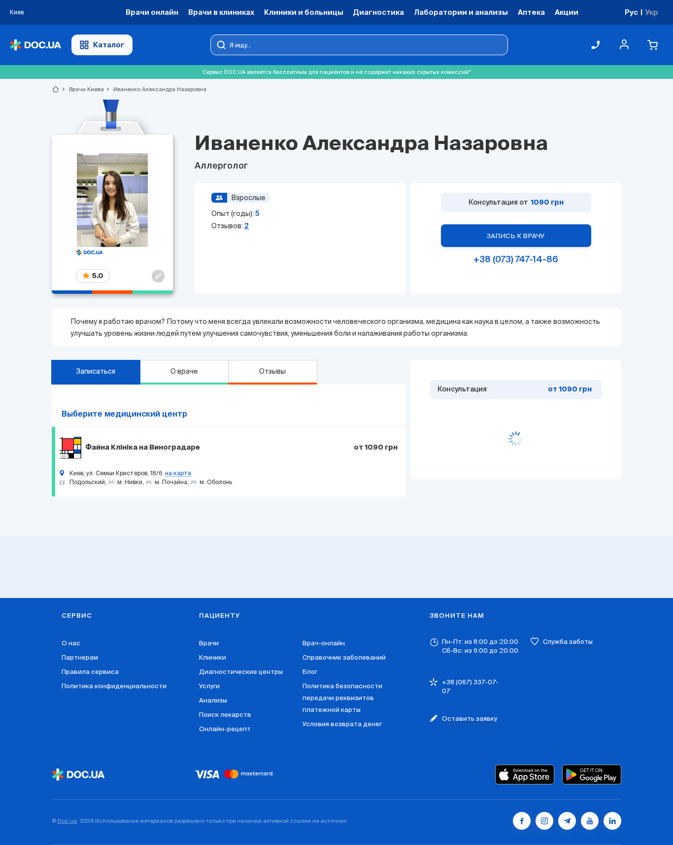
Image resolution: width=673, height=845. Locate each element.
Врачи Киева (82, 89)
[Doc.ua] (35, 45)
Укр (651, 12)
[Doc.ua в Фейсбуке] (522, 821)
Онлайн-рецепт (225, 729)
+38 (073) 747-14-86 (515, 259)
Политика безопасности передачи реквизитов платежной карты (342, 697)
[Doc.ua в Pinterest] (612, 821)
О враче (184, 371)
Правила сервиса (90, 671)
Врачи (209, 643)
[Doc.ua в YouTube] (590, 821)
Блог (310, 671)
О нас (71, 643)
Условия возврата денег (342, 724)
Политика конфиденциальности (114, 686)
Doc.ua (67, 821)
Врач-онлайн (324, 643)
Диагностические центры (241, 671)
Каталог (109, 44)
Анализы (213, 700)
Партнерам (80, 657)
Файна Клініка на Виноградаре (142, 447)
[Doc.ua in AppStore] (524, 774)
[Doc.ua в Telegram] (567, 821)
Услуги (209, 686)
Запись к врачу (516, 236)
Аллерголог (221, 166)
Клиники (212, 657)
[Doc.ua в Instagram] (544, 821)
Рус (631, 12)
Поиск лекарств (225, 714)
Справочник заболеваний (344, 657)
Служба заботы (568, 641)
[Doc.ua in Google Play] (591, 774)
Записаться (95, 371)
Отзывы (272, 371)
